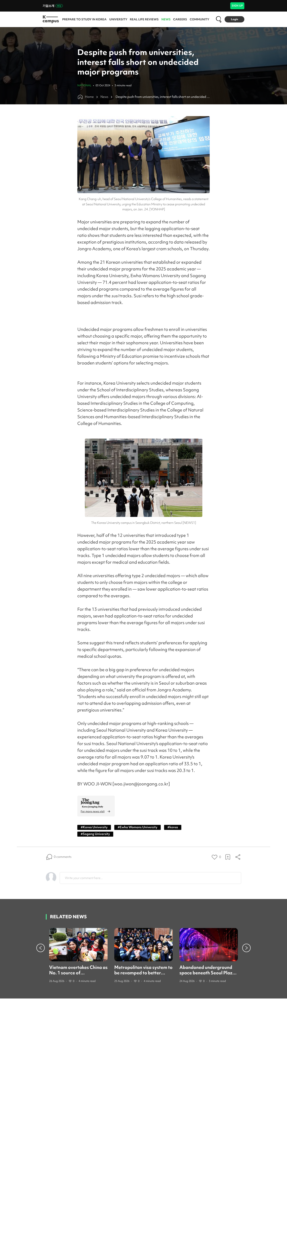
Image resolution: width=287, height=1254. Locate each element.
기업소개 (48, 6)
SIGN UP (237, 5)
